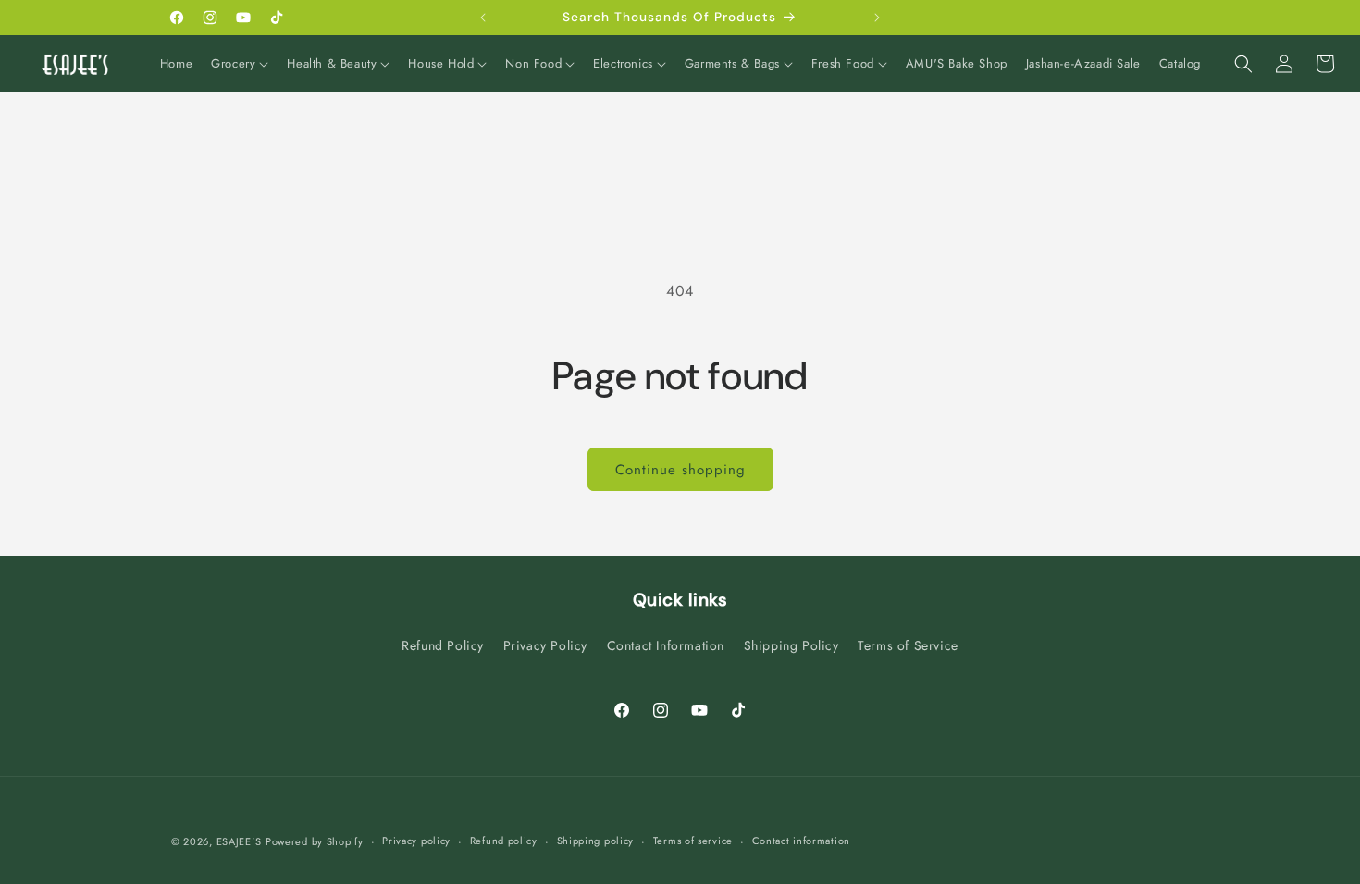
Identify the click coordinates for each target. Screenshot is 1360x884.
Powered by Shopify (315, 841)
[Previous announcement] (483, 17)
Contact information (801, 840)
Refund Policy (443, 645)
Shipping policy (596, 840)
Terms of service (693, 840)
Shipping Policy (791, 645)
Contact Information (665, 645)
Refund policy (504, 840)
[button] (239, 64)
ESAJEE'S (239, 841)
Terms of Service (908, 645)
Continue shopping (680, 470)
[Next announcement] (877, 17)
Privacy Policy (545, 645)
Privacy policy (416, 840)
